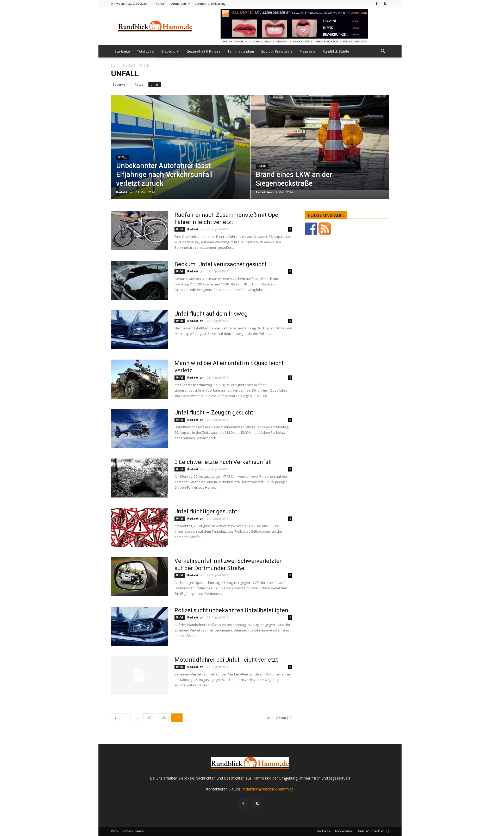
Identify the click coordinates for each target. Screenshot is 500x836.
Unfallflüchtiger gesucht (205, 511)
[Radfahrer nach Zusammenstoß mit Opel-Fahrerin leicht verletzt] (139, 230)
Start (114, 65)
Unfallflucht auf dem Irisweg (211, 313)
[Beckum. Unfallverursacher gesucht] (139, 280)
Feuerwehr (121, 84)
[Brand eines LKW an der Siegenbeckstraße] (320, 142)
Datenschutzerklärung (210, 3)
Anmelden (178, 3)
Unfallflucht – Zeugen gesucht (213, 412)
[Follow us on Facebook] (311, 228)
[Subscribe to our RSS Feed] (324, 228)
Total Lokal (145, 51)
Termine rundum (241, 51)
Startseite (122, 51)
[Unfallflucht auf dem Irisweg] (139, 329)
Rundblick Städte (336, 51)
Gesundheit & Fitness (203, 51)
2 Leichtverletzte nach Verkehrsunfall (223, 462)
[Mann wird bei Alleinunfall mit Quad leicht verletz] (139, 379)
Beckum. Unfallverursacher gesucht (220, 264)
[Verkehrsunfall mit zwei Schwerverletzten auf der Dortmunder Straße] (139, 576)
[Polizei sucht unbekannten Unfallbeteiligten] (139, 626)
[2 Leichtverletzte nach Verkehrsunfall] (139, 477)
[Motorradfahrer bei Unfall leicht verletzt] (139, 675)
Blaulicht (168, 51)
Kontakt (161, 3)
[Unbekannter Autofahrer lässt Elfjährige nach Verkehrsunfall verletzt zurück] (180, 155)
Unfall (155, 84)
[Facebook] (376, 3)
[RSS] (385, 3)
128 (163, 718)
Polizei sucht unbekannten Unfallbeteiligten (231, 610)
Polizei (139, 84)
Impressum (343, 831)
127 (149, 718)
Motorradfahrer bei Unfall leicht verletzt (226, 659)
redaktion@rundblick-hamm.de (268, 789)
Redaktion (124, 192)
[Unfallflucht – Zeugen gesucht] (139, 428)
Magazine (307, 51)
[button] (383, 51)
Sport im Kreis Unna (276, 51)
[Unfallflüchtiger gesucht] (139, 527)
